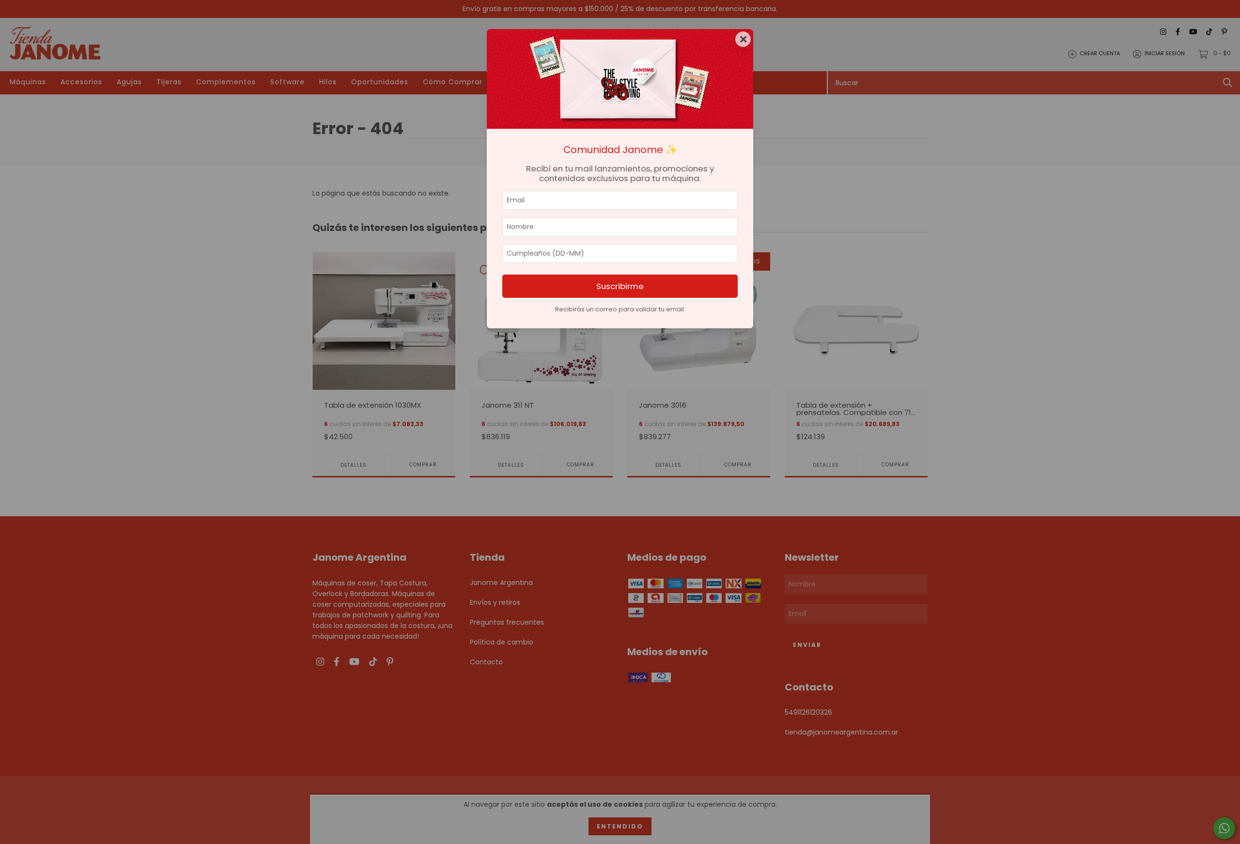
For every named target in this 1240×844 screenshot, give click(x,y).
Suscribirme (620, 286)
